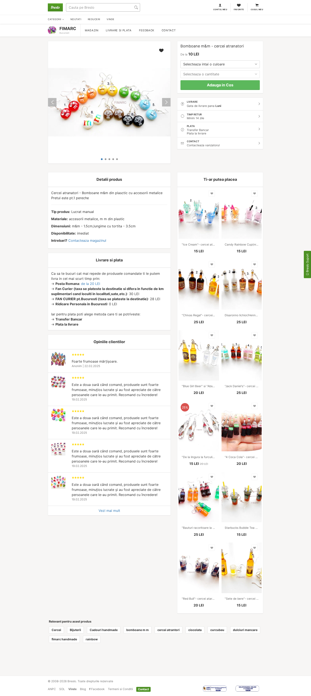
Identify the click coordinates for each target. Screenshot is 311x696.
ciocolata (195, 630)
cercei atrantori (168, 630)
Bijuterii (75, 630)
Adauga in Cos (220, 85)
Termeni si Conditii (120, 689)
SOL (62, 689)
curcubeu (217, 630)
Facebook (97, 689)
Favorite (239, 9)
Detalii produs (109, 179)
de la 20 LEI (90, 284)
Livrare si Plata (118, 30)
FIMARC (67, 28)
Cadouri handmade (104, 630)
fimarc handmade (64, 639)
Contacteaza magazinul (87, 240)
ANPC (52, 689)
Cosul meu (257, 9)
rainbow (92, 639)
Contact (169, 30)
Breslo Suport (307, 263)
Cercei (56, 630)
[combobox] (220, 64)
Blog (83, 689)
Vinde (72, 689)
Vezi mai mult (109, 510)
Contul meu (220, 9)
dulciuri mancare (245, 630)
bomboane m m (137, 630)
